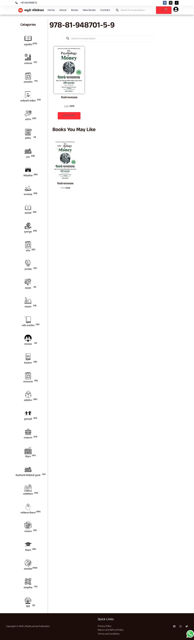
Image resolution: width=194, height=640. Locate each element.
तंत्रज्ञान (28, 288)
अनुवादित (28, 45)
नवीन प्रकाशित (28, 326)
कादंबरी (28, 213)
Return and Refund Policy (111, 630)
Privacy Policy (104, 626)
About (63, 10)
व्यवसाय (28, 532)
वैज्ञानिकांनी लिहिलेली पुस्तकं (28, 476)
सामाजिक (28, 569)
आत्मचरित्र (28, 82)
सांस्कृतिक (28, 588)
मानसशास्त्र (28, 382)
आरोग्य (28, 120)
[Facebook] (174, 626)
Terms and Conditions (109, 634)
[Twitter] (187, 626)
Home (51, 10)
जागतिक (28, 270)
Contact (105, 10)
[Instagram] (180, 626)
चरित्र (28, 251)
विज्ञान (28, 457)
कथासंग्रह (28, 195)
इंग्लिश (28, 138)
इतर (28, 157)
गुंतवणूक (28, 232)
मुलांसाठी (28, 419)
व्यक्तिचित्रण (28, 494)
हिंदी (28, 607)
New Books (89, 10)
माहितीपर (28, 401)
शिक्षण (28, 550)
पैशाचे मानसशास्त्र (69, 98)
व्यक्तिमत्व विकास (28, 513)
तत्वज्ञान (28, 307)
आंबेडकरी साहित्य (28, 101)
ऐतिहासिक (28, 176)
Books (74, 10)
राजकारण (28, 438)
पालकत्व (28, 344)
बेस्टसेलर (28, 363)
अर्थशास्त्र (28, 64)
